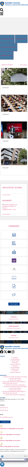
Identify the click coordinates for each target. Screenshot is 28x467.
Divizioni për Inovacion (15, 380)
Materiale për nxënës (14, 319)
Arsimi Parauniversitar (7, 39)
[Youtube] (9, 352)
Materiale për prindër (14, 337)
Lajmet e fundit (7, 65)
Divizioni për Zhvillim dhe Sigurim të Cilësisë (15, 376)
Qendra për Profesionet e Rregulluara (15, 385)
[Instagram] (13, 352)
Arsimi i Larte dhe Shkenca (8, 47)
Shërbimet (14, 226)
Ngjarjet (7, 200)
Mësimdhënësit (14, 326)
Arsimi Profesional (21, 39)
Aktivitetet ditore (12, 188)
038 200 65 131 (4, 407)
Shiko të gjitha (23, 64)
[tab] (7, 39)
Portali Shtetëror (15, 359)
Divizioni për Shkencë (15, 378)
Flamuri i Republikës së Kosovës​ (10, 434)
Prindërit (13, 335)
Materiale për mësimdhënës (13, 328)
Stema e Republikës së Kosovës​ (10, 440)
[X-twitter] (5, 352)
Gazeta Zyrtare (15, 361)
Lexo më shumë (6, 194)
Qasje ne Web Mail (15, 364)
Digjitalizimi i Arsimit (6, 55)
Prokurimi (15, 362)
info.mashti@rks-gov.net (6, 417)
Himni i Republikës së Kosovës (9, 446)
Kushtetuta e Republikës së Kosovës (11, 428)
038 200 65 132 (4, 410)
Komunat (15, 357)
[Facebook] (1, 352)
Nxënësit (14, 317)
